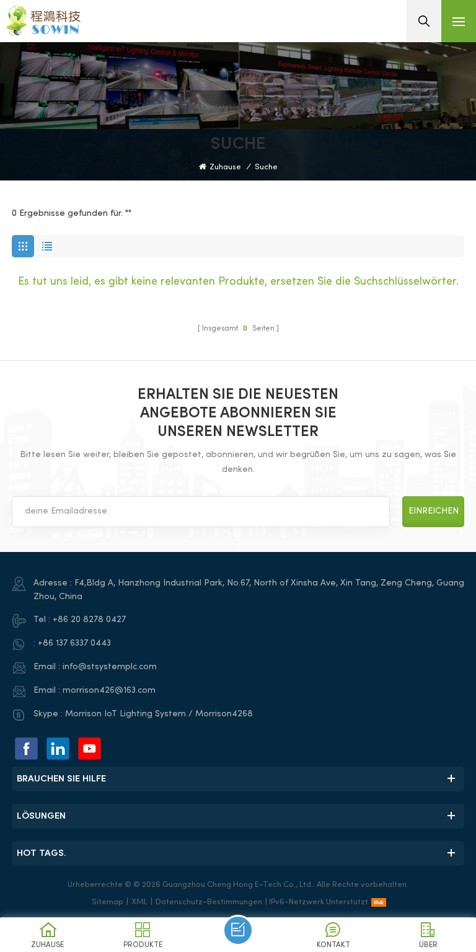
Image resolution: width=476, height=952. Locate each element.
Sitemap (107, 902)
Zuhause (225, 167)
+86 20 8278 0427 (89, 620)
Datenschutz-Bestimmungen (209, 902)
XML (139, 902)
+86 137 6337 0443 (74, 643)
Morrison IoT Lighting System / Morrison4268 (159, 714)
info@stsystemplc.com (110, 667)
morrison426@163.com (109, 691)
